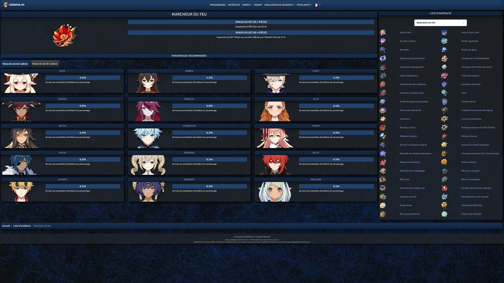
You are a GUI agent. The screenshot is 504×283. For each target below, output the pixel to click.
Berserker (404, 49)
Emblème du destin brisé (412, 93)
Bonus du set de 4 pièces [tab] (15, 63)
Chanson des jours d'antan (412, 58)
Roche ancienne (469, 162)
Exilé (463, 93)
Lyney (316, 71)
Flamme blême (468, 101)
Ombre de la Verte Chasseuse (475, 144)
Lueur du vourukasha (471, 119)
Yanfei (316, 125)
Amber (189, 71)
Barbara (189, 152)
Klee (62, 71)
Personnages (218, 4)
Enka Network (243, 240)
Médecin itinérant (408, 136)
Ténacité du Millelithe (471, 205)
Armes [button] (246, 4)
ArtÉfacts (234, 4)
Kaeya (62, 152)
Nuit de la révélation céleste (413, 144)
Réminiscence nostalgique (412, 170)
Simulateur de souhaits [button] (278, 4)
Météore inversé (469, 136)
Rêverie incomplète (470, 179)
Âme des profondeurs (410, 214)
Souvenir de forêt (408, 196)
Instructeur (405, 119)
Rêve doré (404, 179)
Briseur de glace (469, 49)
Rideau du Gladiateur (410, 162)
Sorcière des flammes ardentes (476, 188)
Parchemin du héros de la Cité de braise (480, 153)
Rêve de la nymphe (470, 170)
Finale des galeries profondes (414, 101)
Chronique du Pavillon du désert (476, 67)
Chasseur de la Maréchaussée (475, 58)
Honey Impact (274, 240)
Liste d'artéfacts (21, 225)
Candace (189, 179)
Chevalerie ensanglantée (412, 67)
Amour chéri (405, 32)
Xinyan (62, 99)
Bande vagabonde (469, 41)
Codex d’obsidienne (409, 75)
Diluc (316, 152)
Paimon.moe (262, 240)
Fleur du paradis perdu (410, 110)
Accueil (6, 225)
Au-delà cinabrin (408, 41)
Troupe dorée (406, 205)
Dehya (62, 125)
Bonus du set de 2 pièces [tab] (44, 63)
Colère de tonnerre (470, 75)
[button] (317, 5)
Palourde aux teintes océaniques (415, 153)
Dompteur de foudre (471, 84)
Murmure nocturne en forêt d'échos (478, 127)
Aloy (316, 99)
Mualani (316, 179)
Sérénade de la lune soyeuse (475, 196)
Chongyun (189, 125)
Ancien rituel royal (470, 32)
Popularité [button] (303, 4)
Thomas (62, 179)
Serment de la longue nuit (412, 188)
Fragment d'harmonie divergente (477, 110)
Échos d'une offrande (471, 214)
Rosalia (189, 99)
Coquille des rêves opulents (413, 84)
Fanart (258, 4)
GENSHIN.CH (16, 4)
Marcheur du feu (408, 127)
